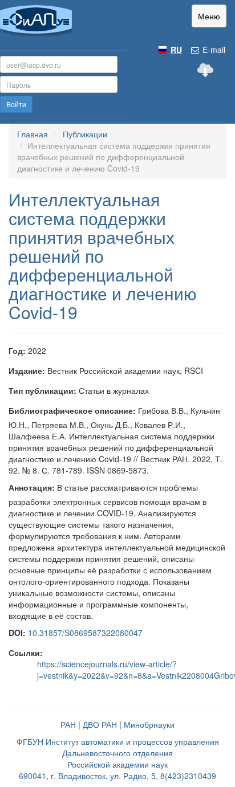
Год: (17, 350)
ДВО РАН (100, 724)
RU (176, 49)
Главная (32, 134)
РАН (68, 724)
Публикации (85, 134)
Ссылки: (26, 652)
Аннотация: (32, 487)
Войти (16, 104)
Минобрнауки (149, 724)
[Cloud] (205, 70)
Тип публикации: (42, 390)
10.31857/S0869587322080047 (85, 632)
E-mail (212, 49)
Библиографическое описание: (72, 410)
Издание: (27, 370)
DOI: (17, 632)
